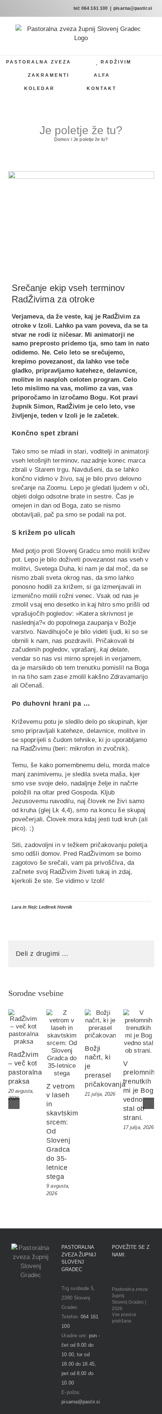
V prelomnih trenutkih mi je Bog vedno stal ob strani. (139, 1091)
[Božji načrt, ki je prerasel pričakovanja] (100, 1024)
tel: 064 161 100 (90, 8)
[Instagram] (124, 1273)
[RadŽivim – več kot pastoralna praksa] (23, 1027)
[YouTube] (135, 1273)
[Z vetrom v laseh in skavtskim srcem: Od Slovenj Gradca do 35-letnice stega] (61, 1043)
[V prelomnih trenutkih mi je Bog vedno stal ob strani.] (138, 1032)
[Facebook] (114, 1273)
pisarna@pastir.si (132, 8)
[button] (143, 88)
